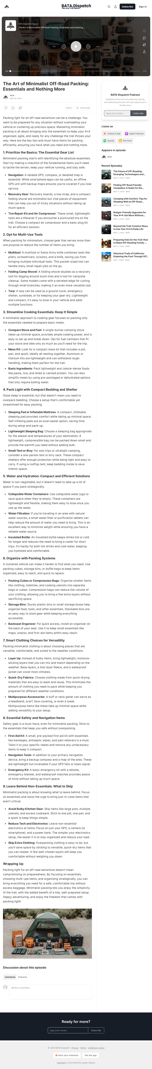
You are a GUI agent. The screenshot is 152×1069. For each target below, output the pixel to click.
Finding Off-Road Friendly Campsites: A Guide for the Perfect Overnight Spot (127, 187)
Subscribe (127, 6)
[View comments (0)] (144, 38)
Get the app (91, 1055)
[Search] (109, 7)
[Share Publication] (115, 7)
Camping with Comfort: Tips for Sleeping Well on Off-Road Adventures (130, 200)
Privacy (74, 1047)
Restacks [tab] (22, 977)
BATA (12, 95)
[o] (106, 174)
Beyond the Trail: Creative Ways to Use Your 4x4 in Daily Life (130, 227)
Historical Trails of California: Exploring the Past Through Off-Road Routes (130, 255)
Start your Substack (68, 1055)
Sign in (143, 6)
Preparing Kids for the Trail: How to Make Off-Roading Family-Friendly (130, 241)
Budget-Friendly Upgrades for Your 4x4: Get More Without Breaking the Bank (129, 214)
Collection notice (96, 1047)
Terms (83, 1047)
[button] (54, 46)
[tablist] (16, 977)
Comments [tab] (10, 977)
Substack (61, 1062)
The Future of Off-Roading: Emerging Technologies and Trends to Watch (128, 173)
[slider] (75, 71)
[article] (125, 175)
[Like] (6, 108)
